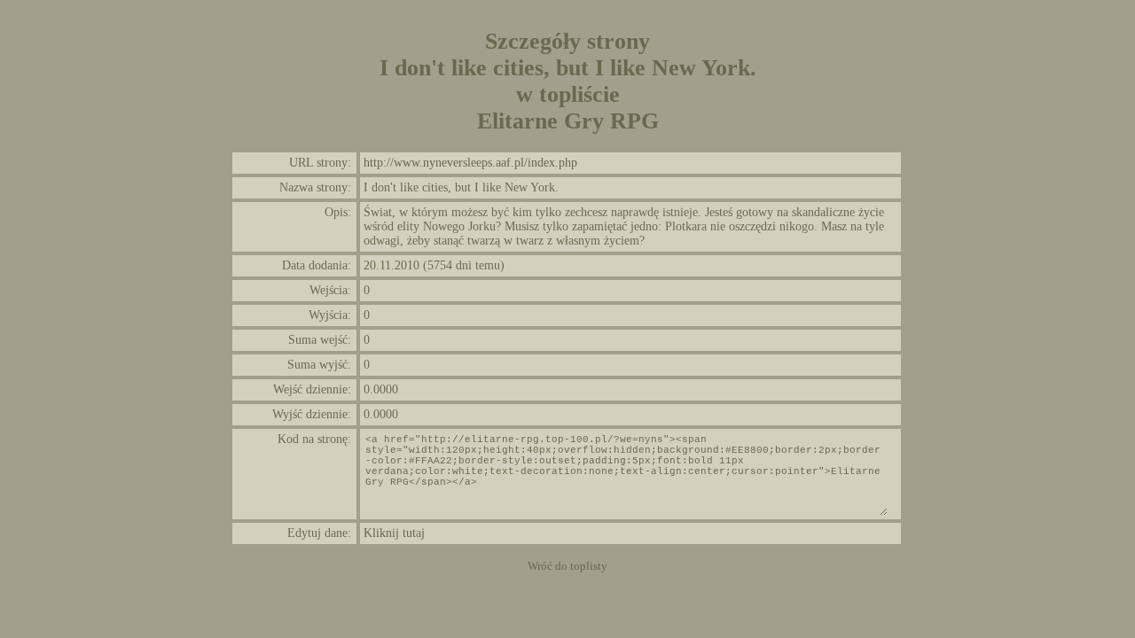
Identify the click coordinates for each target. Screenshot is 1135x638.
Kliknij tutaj (394, 533)
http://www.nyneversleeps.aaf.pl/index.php (470, 162)
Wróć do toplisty (567, 565)
